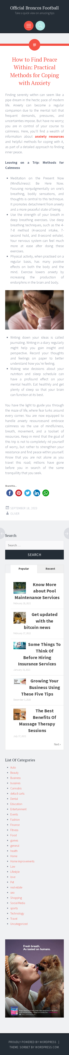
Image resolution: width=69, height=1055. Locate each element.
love (12, 877)
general (14, 845)
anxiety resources (49, 136)
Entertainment (18, 809)
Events (14, 814)
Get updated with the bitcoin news (41, 620)
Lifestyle (15, 872)
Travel (13, 918)
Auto (13, 767)
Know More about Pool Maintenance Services (37, 591)
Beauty (14, 773)
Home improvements (22, 861)
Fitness (14, 830)
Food (13, 835)
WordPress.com (47, 1047)
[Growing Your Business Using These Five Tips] (19, 684)
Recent (50, 568)
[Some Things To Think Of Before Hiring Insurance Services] (19, 648)
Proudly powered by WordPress (32, 1042)
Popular (24, 568)
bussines (15, 783)
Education (16, 804)
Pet (12, 882)
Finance (15, 825)
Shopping (16, 898)
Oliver (15, 513)
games (14, 840)
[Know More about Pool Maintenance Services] (19, 593)
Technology (17, 913)
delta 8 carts (17, 793)
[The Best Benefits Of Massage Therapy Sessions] (19, 720)
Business (15, 778)
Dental (14, 799)
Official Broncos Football (34, 8)
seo (12, 892)
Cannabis (15, 788)
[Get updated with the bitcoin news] (19, 623)
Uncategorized (19, 924)
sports (14, 908)
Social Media (17, 903)
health (14, 851)
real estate (16, 887)
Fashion (15, 819)
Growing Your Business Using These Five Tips (40, 687)
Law (12, 866)
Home (13, 856)
